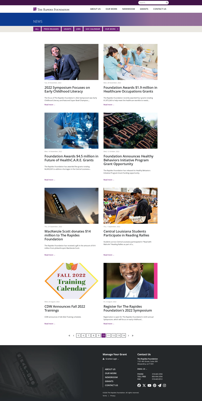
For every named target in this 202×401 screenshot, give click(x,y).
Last (132, 335)
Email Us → (142, 369)
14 (124, 335)
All (37, 29)
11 (108, 335)
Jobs (78, 29)
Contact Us (159, 8)
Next (128, 335)
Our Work (111, 8)
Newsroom (128, 8)
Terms (105, 396)
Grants (144, 8)
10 (103, 335)
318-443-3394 (157, 374)
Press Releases (51, 29)
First (69, 335)
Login (1, 399)
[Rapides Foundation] (51, 9)
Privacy (112, 396)
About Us (95, 8)
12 (113, 335)
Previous (74, 335)
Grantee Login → (112, 359)
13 (119, 335)
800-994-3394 (157, 376)
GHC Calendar (93, 29)
